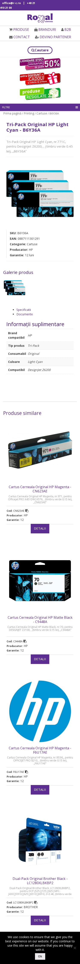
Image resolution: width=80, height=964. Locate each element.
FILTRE (6, 107)
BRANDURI (47, 29)
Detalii (40, 528)
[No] (75, 948)
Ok (40, 956)
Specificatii (23, 310)
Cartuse (41, 113)
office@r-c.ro (11, 3)
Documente (24, 314)
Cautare (42, 50)
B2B (67, 29)
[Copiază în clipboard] (26, 510)
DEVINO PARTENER (55, 37)
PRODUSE (21, 29)
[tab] (45, 309)
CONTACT (21, 37)
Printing (29, 113)
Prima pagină (12, 113)
